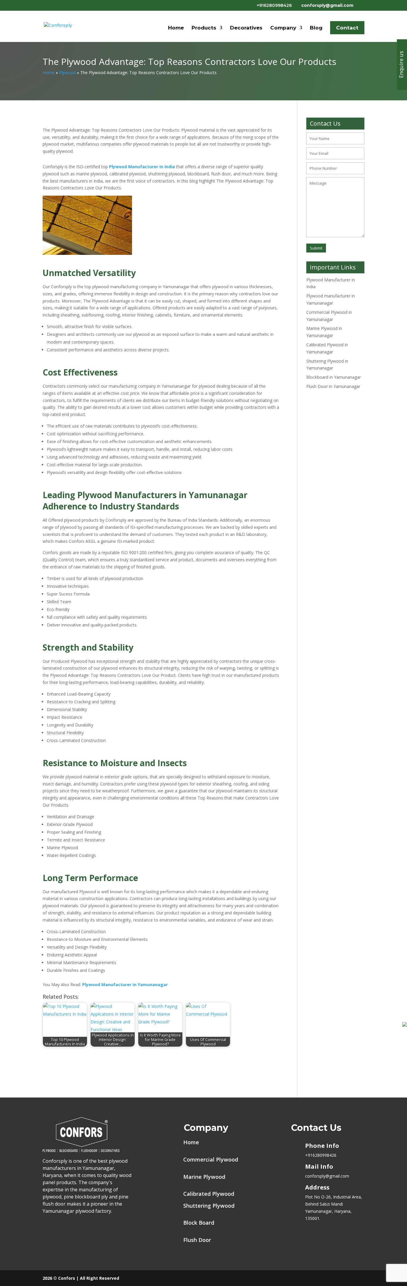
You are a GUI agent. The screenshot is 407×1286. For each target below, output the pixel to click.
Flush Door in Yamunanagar (333, 386)
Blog (316, 28)
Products (204, 28)
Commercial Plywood (210, 1159)
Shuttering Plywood (208, 1205)
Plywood (67, 72)
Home (176, 28)
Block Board (198, 1222)
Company (283, 28)
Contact (347, 28)
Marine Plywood (204, 1176)
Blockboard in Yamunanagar (333, 377)
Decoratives (246, 28)
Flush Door (197, 1239)
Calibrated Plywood (208, 1193)
